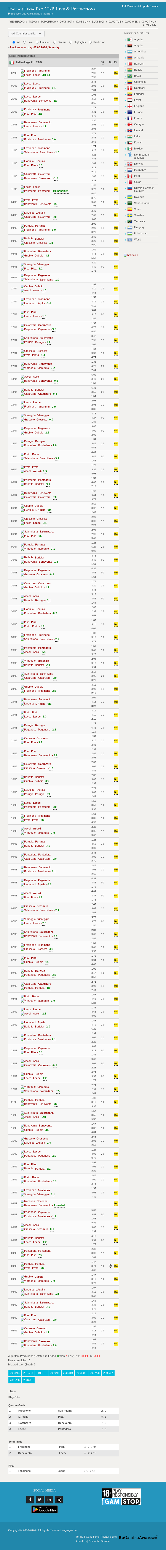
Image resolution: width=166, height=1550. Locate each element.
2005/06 (15, 1380)
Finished (45, 42)
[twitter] (40, 1499)
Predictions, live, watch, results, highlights (30, 13)
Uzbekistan (140, 233)
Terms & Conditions (87, 1536)
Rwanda (139, 197)
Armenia (139, 57)
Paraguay (140, 169)
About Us (81, 1541)
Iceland (138, 130)
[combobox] (26, 34)
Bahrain (139, 63)
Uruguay (139, 227)
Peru (137, 175)
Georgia (139, 124)
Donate (105, 1541)
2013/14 (15, 1373)
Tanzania (139, 221)
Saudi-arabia (142, 203)
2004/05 (28, 1380)
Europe (138, 112)
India (137, 136)
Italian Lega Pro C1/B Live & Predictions (51, 8)
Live (30, 42)
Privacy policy (109, 1536)
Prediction (99, 42)
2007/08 (95, 1373)
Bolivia (138, 69)
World (137, 239)
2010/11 (54, 1373)
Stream (62, 42)
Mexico (138, 148)
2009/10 (68, 1373)
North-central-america (142, 156)
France (138, 118)
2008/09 (81, 1373)
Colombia (140, 81)
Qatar (137, 181)
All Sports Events (148, 6)
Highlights (80, 42)
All (18, 42)
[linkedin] (49, 1499)
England (139, 106)
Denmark (139, 87)
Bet (116, 73)
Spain (137, 209)
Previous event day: (34, 47)
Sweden (139, 215)
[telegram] (59, 1499)
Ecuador (139, 94)
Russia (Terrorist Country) (143, 190)
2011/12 (41, 1373)
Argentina (140, 51)
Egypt (137, 100)
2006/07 (108, 1373)
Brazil (137, 75)
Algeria (138, 39)
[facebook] (30, 1499)
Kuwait (138, 142)
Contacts (94, 1541)
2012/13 (28, 1373)
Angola (138, 45)
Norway (138, 163)
